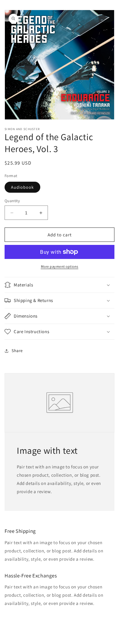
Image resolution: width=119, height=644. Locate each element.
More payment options (59, 266)
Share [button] (17, 350)
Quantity (12, 200)
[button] (59, 285)
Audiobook (22, 187)
